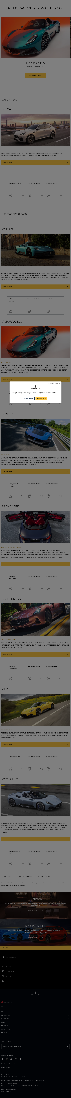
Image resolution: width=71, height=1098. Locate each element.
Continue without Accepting (54, 383)
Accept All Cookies (41, 398)
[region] (35, 392)
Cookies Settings (29, 398)
